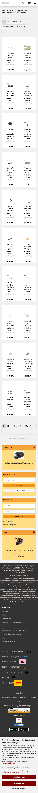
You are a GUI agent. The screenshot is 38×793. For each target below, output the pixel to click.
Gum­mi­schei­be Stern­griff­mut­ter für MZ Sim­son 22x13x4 (10, 208)
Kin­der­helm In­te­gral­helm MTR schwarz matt (19, 463)
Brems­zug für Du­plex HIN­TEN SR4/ (10, 55)
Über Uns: (19, 693)
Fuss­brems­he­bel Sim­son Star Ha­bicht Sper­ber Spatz (28, 170)
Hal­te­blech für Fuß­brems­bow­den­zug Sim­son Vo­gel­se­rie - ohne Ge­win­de (27, 323)
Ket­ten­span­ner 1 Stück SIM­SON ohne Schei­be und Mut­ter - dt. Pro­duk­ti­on (10, 323)
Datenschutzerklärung (8, 763)
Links (3, 638)
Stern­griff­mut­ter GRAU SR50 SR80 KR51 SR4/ (28, 400)
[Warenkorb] (29, 3)
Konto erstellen (8, 521)
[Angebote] (34, 532)
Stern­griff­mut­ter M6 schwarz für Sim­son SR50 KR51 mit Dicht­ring (28, 94)
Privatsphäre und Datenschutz (12, 634)
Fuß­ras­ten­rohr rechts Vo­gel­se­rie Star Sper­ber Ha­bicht (27, 285)
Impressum (5, 611)
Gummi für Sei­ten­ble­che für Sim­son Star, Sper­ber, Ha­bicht (28, 132)
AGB (3, 626)
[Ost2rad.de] (5, 3)
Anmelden (19, 516)
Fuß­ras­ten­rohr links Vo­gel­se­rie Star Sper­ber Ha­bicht (10, 285)
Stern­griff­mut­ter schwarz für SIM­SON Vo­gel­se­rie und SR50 (10, 132)
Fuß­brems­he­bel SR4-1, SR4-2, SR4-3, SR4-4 (27, 208)
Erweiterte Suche (19, 490)
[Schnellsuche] (23, 3)
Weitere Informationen (19, 789)
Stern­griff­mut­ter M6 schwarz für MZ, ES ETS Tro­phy (10, 94)
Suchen (19, 485)
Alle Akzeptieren (19, 777)
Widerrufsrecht (6, 619)
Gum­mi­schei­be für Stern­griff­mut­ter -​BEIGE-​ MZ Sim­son (27, 247)
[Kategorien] (35, 3)
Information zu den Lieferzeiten (12, 622)
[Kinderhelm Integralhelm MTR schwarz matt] (19, 455)
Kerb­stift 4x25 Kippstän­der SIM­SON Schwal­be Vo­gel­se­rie (10, 247)
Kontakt (4, 615)
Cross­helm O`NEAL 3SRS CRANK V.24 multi (19, 550)
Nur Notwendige (19, 783)
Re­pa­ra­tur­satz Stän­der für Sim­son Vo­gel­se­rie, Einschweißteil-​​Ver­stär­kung (28, 362)
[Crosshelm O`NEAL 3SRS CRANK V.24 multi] (19, 541)
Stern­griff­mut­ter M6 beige (10, 170)
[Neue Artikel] (34, 447)
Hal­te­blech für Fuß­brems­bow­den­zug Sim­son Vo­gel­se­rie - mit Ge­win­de (10, 362)
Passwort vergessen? (10, 525)
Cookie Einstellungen (8, 641)
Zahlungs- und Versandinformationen (14, 630)
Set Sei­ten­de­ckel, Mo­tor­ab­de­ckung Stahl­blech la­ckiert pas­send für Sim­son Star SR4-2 (28, 55)
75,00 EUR (19, 467)
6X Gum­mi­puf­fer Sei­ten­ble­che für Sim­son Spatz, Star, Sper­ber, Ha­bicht (10, 400)
